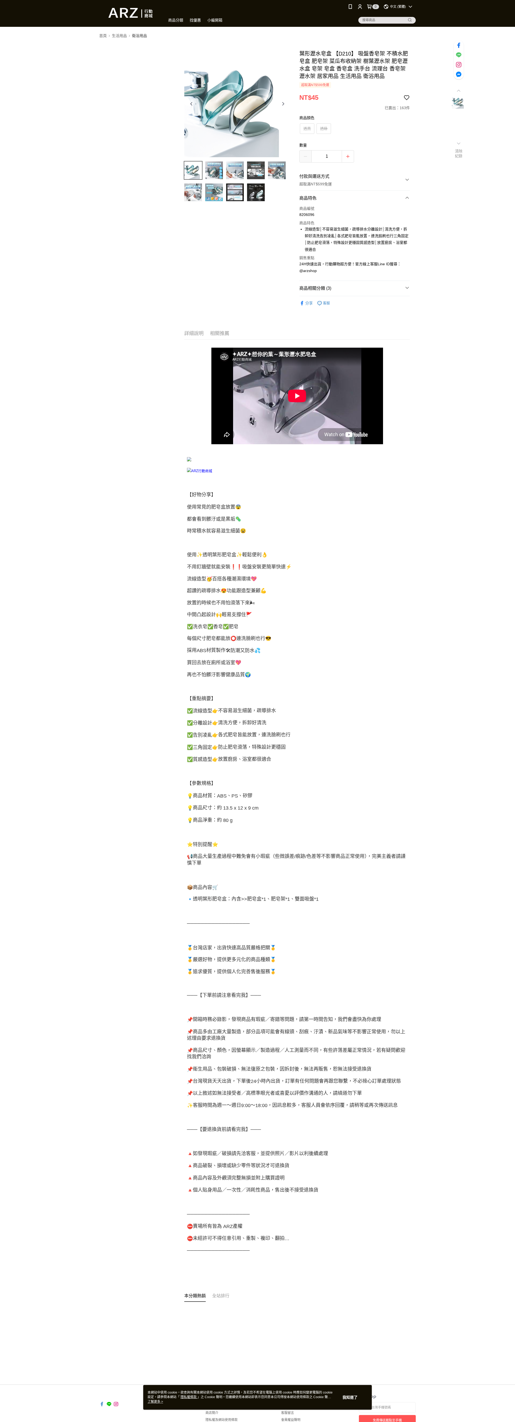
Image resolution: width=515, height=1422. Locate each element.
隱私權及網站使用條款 (221, 1420)
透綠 (324, 128)
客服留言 (287, 1413)
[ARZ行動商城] (129, 14)
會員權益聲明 (290, 1420)
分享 (309, 303)
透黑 (307, 128)
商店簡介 (211, 1413)
